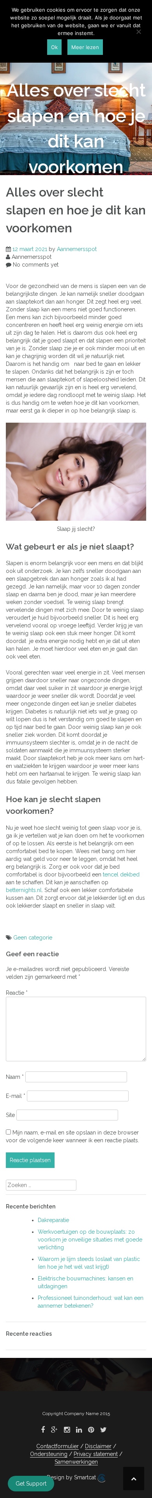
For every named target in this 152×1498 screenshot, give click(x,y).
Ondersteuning (48, 1454)
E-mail (15, 1096)
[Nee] (138, 31)
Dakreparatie (53, 1220)
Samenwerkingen (76, 1462)
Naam (15, 1077)
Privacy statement (96, 1454)
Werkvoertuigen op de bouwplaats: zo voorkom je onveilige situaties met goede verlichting (90, 1239)
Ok (54, 47)
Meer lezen (85, 47)
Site (10, 1115)
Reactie (17, 993)
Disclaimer (98, 1446)
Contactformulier (57, 1446)
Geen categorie (32, 937)
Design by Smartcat (72, 1477)
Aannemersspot (77, 249)
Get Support (31, 1483)
